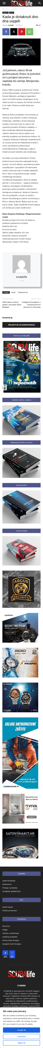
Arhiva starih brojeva (10, 940)
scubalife (11, 25)
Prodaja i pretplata (9, 888)
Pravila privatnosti (9, 910)
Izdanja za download (10, 933)
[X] (13, 31)
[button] (4, 3)
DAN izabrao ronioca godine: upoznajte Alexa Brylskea (11, 304)
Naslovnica (6, 9)
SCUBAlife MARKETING (11, 891)
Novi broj (6, 926)
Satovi (22, 9)
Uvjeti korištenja (8, 881)
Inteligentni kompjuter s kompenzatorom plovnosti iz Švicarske (31, 304)
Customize (21, 1036)
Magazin (15, 9)
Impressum (6, 884)
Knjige (4, 930)
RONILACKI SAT (23, 292)
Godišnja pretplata (9, 937)
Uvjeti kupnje (7, 907)
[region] (21, 1027)
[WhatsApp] (29, 31)
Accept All (21, 1030)
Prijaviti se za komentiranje (21, 325)
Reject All (21, 1043)
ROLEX (13, 292)
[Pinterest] (21, 31)
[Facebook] (6, 31)
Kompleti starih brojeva (11, 944)
